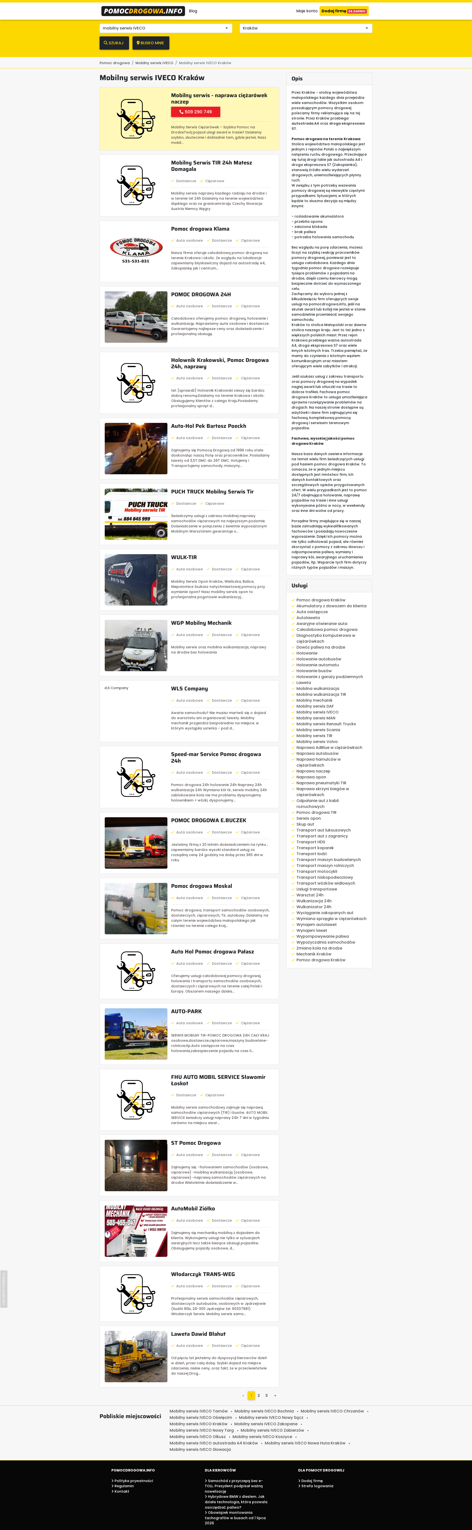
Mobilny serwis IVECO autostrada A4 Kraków (214, 1443)
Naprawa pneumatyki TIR (321, 783)
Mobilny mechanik (314, 700)
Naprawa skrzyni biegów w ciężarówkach (322, 792)
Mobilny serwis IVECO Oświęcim (201, 1417)
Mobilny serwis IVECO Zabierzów (272, 1430)
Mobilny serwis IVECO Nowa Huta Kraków (305, 1443)
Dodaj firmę (344, 11)
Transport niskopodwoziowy (324, 877)
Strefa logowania (316, 1486)
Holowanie (306, 653)
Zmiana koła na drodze (319, 948)
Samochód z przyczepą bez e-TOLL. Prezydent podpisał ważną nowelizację (234, 1486)
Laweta (303, 682)
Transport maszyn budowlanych (328, 859)
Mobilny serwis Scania (318, 730)
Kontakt (121, 1491)
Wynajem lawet (311, 930)
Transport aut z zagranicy (322, 836)
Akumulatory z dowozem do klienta (331, 606)
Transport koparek (315, 848)
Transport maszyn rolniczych (325, 865)
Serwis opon (308, 818)
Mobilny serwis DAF (315, 706)
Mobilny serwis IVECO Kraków (198, 1424)
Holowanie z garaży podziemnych (329, 677)
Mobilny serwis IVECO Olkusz (198, 1437)
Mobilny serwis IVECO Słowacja (200, 1449)
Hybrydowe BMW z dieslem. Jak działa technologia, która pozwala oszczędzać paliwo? (236, 1502)
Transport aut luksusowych (323, 830)
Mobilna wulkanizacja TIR (321, 694)
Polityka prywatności (133, 1480)
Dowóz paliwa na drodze (320, 647)
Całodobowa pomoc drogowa (326, 629)
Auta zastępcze (312, 612)
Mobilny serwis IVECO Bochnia (264, 1411)
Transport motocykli (316, 871)
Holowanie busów (314, 671)
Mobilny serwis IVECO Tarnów (199, 1411)
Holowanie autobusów (318, 659)
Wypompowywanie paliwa (322, 936)
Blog (193, 11)
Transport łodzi (311, 854)
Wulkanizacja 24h (314, 901)
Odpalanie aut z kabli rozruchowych (317, 803)
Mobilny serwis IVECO (317, 712)
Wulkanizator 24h (313, 907)
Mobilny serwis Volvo (317, 741)
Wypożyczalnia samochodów (325, 942)
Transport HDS (310, 842)
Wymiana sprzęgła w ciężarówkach (331, 918)
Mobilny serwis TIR (314, 736)
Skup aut (305, 824)
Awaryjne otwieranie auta (321, 623)
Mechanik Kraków (313, 954)
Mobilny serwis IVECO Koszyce (262, 1437)
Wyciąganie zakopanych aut (325, 913)
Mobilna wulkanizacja (317, 688)
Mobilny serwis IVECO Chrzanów (332, 1411)
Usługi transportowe (316, 889)
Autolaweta (308, 618)
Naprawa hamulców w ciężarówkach (318, 762)
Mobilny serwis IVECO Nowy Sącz (271, 1417)
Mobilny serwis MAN (315, 718)
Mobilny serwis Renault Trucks (326, 724)
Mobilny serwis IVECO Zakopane (265, 1424)
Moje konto (307, 11)
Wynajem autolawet (316, 924)
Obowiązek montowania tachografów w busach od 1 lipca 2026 (235, 1518)
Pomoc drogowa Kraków (320, 600)
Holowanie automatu (317, 665)
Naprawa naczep (313, 771)
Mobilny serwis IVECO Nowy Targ (202, 1430)
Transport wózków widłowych (325, 883)
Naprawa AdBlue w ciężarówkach (329, 747)
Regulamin (124, 1486)
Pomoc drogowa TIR (316, 812)
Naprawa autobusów (317, 753)
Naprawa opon (311, 777)
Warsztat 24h (310, 895)
